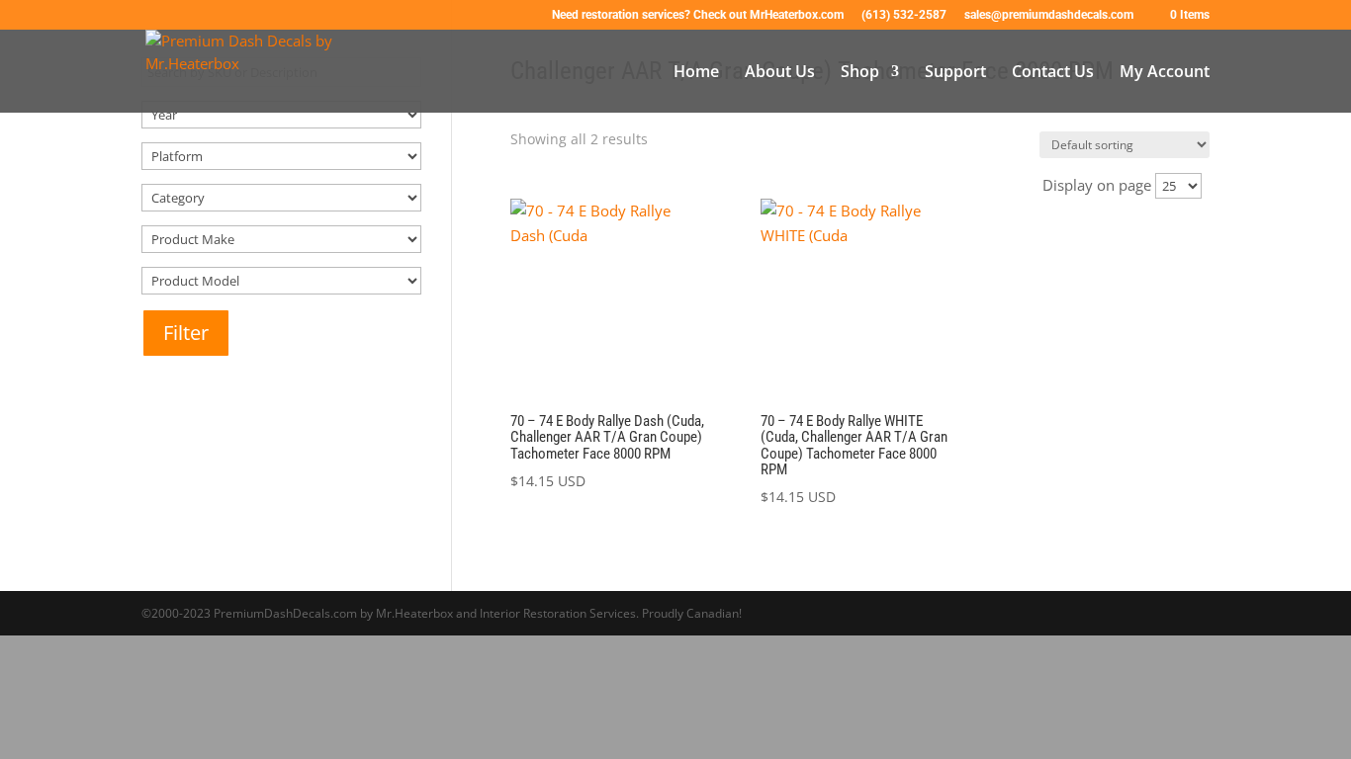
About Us (780, 73)
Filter (186, 332)
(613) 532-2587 (903, 15)
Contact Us (1053, 73)
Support (955, 73)
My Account (1165, 73)
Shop (860, 73)
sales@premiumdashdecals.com (1048, 15)
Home (696, 73)
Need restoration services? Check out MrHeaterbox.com (698, 15)
